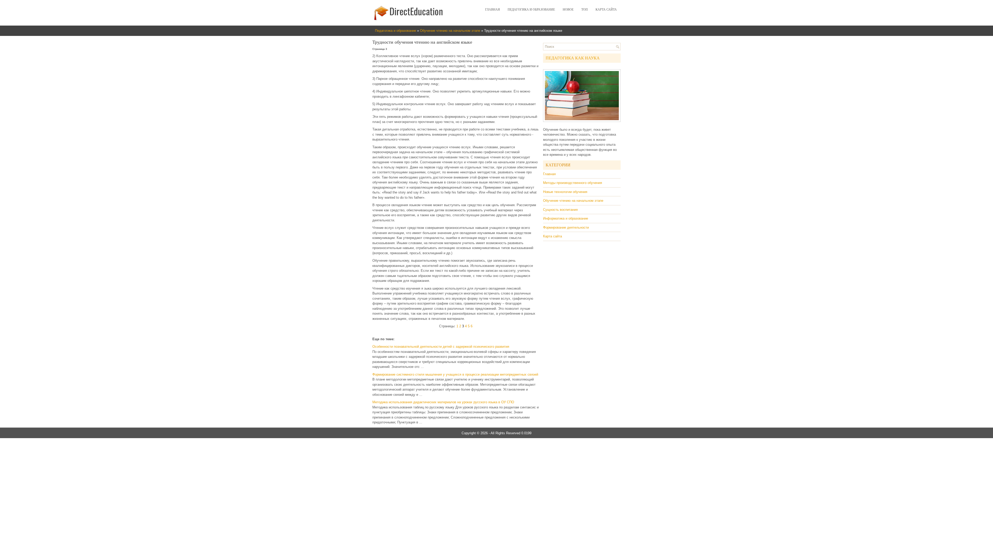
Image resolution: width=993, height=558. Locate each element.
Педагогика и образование (531, 9)
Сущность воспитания (560, 210)
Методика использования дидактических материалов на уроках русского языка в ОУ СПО (443, 402)
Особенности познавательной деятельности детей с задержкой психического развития (440, 346)
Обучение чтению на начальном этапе (450, 31)
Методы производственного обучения (572, 183)
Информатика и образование (565, 218)
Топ (584, 9)
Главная (492, 9)
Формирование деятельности (566, 227)
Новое (568, 9)
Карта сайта (606, 9)
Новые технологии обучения (565, 192)
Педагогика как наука (573, 58)
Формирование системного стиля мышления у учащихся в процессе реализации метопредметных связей (455, 374)
